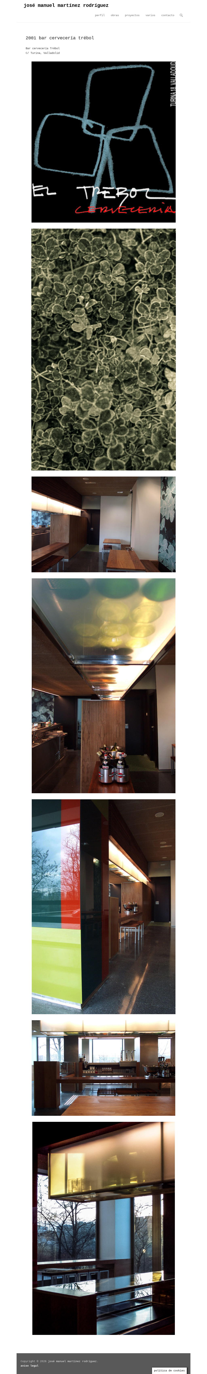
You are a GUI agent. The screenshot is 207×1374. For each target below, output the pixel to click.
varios (150, 15)
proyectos (132, 15)
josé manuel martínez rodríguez (66, 5)
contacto (167, 15)
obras (115, 15)
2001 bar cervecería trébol (60, 38)
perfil (100, 15)
